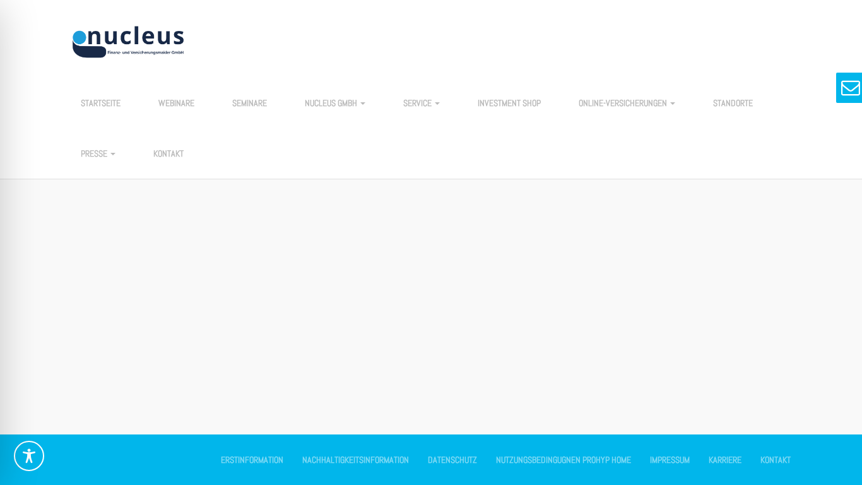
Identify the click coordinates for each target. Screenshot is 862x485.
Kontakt (168, 153)
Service (418, 103)
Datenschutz (452, 459)
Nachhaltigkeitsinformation (355, 459)
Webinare (176, 103)
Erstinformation (252, 459)
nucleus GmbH (332, 103)
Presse (95, 153)
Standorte (733, 103)
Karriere (725, 459)
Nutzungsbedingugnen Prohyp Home (563, 459)
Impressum (670, 459)
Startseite (101, 103)
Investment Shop (509, 103)
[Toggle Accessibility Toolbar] (29, 456)
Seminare (249, 103)
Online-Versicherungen (624, 103)
